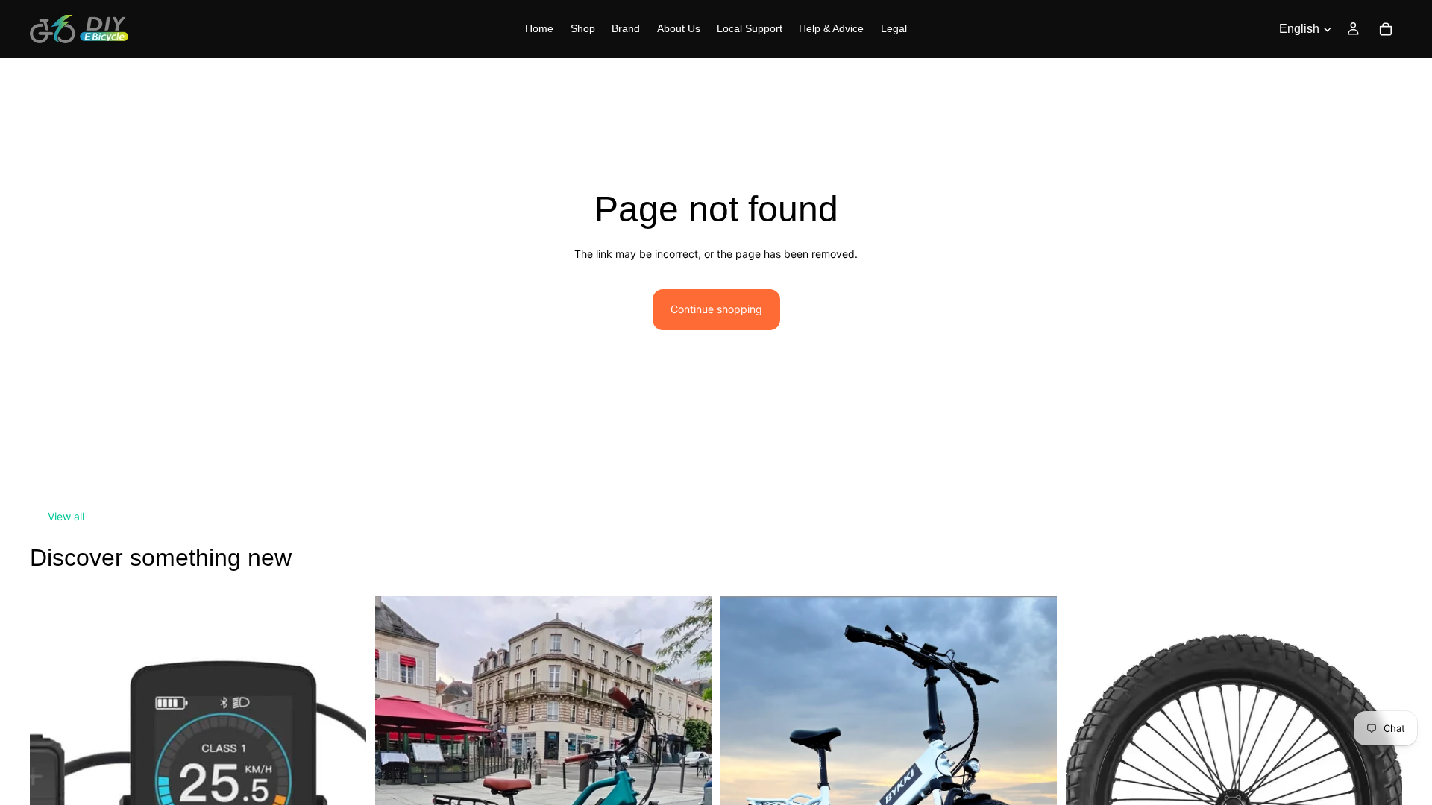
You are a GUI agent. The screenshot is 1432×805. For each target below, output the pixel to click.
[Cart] (1385, 29)
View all (66, 516)
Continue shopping (716, 309)
